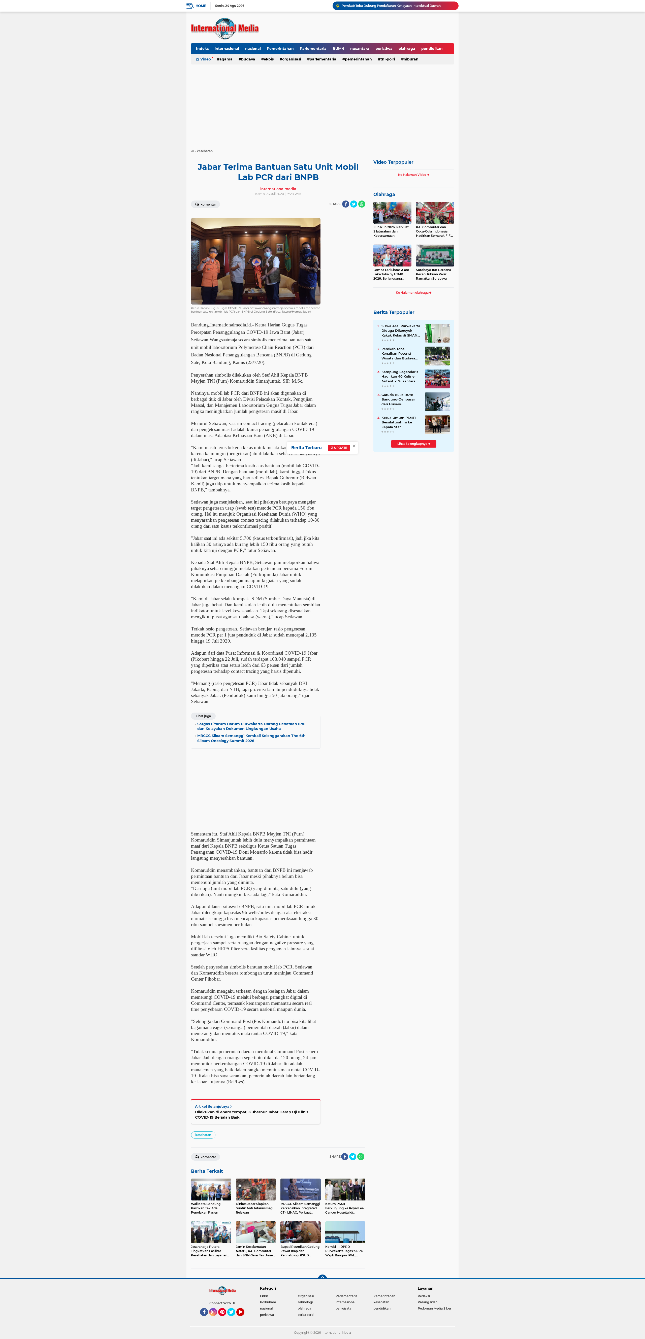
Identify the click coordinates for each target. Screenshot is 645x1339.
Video (205, 59)
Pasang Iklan (427, 1302)
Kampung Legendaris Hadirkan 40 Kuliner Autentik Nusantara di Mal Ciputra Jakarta (400, 376)
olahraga (407, 48)
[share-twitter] (353, 204)
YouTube (243, 1318)
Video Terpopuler (393, 162)
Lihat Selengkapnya (412, 444)
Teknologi (305, 1302)
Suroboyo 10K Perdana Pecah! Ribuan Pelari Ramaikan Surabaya (433, 274)
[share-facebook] (345, 204)
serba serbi (306, 1315)
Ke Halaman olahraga (412, 292)
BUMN (338, 48)
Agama (226, 59)
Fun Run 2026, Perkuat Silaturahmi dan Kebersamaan (391, 231)
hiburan (411, 59)
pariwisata (343, 1308)
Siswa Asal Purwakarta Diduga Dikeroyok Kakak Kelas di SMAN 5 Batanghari (401, 331)
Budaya (248, 59)
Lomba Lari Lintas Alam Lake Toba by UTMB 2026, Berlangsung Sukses (391, 274)
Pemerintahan (280, 48)
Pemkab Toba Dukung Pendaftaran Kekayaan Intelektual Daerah (391, 6)
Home (201, 6)
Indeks (202, 48)
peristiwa (384, 48)
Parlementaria (313, 48)
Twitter (233, 1318)
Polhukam (268, 1302)
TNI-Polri (387, 59)
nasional (253, 48)
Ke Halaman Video (412, 175)
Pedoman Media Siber (434, 1308)
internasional (227, 48)
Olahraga (384, 194)
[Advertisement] (322, 104)
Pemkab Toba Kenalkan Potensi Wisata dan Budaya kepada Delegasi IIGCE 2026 (400, 353)
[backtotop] (322, 1279)
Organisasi (291, 59)
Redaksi (424, 1296)
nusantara (359, 48)
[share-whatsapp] (361, 204)
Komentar (208, 204)
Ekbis (269, 59)
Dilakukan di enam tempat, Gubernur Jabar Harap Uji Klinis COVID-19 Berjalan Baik (251, 1115)
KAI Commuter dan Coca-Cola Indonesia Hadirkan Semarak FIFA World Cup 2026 (434, 231)
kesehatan (203, 1135)
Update (340, 448)
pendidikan (432, 48)
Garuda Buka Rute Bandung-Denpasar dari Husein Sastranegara (398, 399)
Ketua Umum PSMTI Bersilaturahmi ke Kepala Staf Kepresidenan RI (398, 422)
